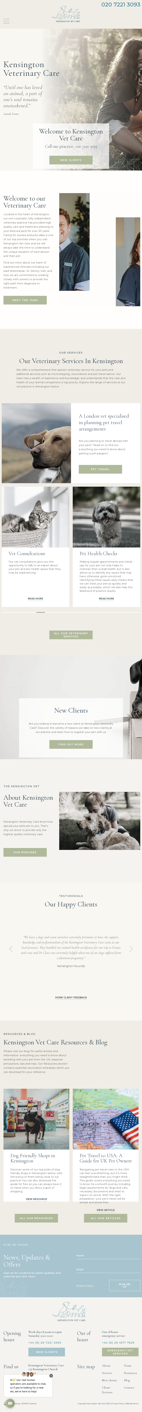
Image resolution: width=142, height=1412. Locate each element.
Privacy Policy (84, 1285)
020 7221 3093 (120, 4)
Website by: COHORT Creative (23, 1403)
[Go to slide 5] (40, 612)
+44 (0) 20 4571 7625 (118, 1342)
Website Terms (132, 1403)
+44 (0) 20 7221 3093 (44, 1342)
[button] (36, 443)
